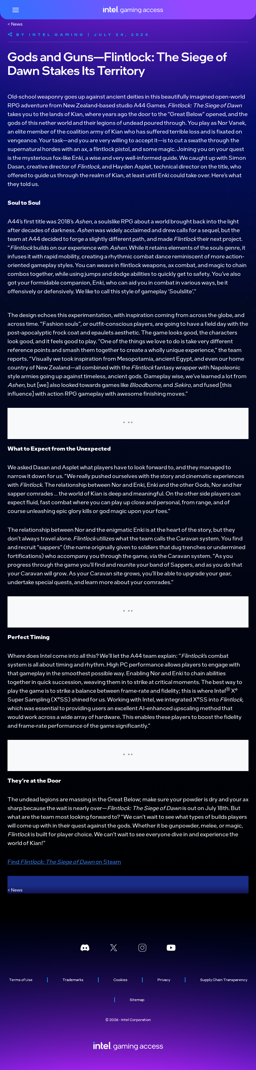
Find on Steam (64, 861)
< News (14, 24)
